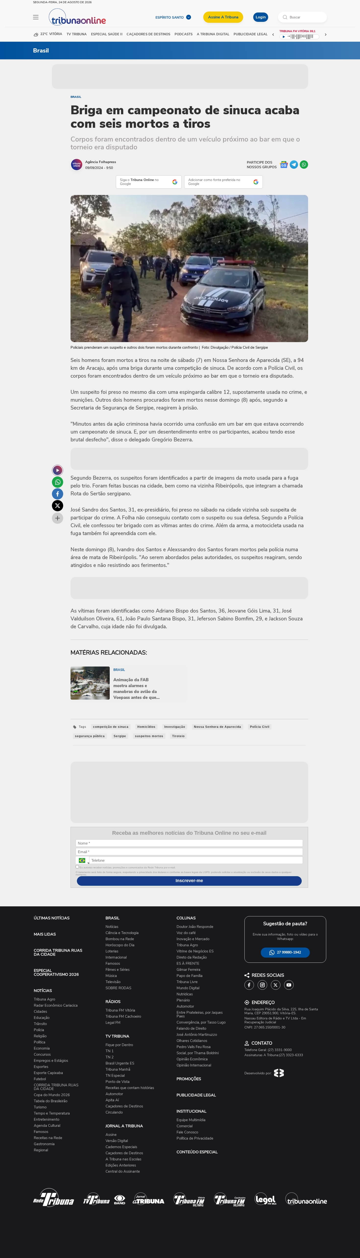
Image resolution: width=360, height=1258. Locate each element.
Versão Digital (117, 1141)
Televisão (113, 982)
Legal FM (113, 1023)
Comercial (184, 1126)
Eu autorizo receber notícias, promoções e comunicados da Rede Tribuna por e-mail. (127, 867)
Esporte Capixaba (48, 1073)
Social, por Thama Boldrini (198, 1053)
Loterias (112, 951)
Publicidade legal (250, 34)
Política (39, 1042)
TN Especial (115, 1076)
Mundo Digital (188, 988)
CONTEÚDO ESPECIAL (197, 1152)
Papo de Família (190, 976)
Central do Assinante (123, 1171)
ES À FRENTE (188, 963)
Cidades (40, 1012)
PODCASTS (183, 34)
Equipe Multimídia (191, 1120)
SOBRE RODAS (118, 988)
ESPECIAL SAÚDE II (106, 34)
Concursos (42, 1054)
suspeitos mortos (149, 736)
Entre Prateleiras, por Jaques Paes (200, 1014)
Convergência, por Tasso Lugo (201, 1022)
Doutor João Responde (195, 927)
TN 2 (110, 1057)
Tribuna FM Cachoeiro (123, 1016)
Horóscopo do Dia (120, 945)
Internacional (116, 957)
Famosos (41, 1132)
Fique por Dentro (119, 1045)
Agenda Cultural (47, 1126)
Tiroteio (178, 736)
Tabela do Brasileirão (50, 1101)
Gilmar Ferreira (188, 970)
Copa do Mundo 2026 (52, 1095)
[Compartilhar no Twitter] (57, 506)
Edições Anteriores (121, 1165)
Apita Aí (112, 1100)
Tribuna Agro (44, 999)
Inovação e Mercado (193, 939)
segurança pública (90, 736)
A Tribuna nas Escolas (123, 1159)
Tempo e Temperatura (52, 1113)
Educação (41, 1018)
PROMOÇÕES (189, 1079)
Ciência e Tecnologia (122, 933)
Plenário (183, 1000)
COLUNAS (186, 918)
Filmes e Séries (118, 970)
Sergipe (120, 736)
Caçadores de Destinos (124, 1106)
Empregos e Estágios (51, 1061)
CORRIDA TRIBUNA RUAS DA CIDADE (58, 952)
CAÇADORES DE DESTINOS (148, 34)
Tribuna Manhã (118, 1069)
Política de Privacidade (195, 1138)
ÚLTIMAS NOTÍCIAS (52, 918)
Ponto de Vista (118, 1082)
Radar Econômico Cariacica (56, 1005)
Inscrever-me (189, 880)
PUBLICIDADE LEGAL (196, 1095)
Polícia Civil (259, 727)
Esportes (41, 1067)
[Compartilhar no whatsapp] (57, 482)
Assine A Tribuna (223, 17)
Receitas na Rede (48, 1138)
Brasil (76, 97)
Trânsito (40, 1024)
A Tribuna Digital (213, 34)
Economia (42, 1048)
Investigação (174, 727)
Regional (41, 1150)
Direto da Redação (192, 957)
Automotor (114, 1094)
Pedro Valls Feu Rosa (194, 1047)
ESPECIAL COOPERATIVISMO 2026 (56, 972)
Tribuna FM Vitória (120, 1010)
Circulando (114, 1112)
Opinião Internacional (194, 1065)
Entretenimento (46, 1119)
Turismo (40, 1107)
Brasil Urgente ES (120, 1063)
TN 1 (110, 1051)
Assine (111, 1135)
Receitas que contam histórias (130, 1088)
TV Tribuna (77, 34)
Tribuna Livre (187, 982)
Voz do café (186, 933)
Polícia (39, 1030)
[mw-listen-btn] (57, 470)
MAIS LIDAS (45, 934)
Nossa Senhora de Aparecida (217, 727)
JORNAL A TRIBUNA (124, 1126)
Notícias (112, 927)
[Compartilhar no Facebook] (57, 494)
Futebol (40, 1079)
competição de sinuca (111, 727)
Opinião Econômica (192, 1059)
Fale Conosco (187, 1132)
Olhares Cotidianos (192, 1041)
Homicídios (146, 727)
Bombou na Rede (120, 939)
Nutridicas (185, 994)
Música (111, 976)
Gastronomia (44, 1144)
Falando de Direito (191, 1028)
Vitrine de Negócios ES (195, 951)
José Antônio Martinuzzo (197, 1035)
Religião (40, 1036)
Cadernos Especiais (121, 1147)
